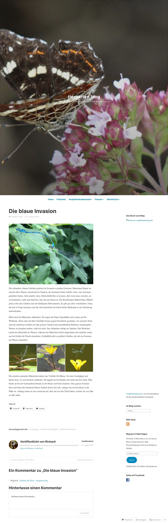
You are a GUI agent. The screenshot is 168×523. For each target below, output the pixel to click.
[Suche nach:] (138, 410)
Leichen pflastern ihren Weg (21, 460)
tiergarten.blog (84, 96)
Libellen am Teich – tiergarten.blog (34, 480)
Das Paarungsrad (85, 460)
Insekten (14, 217)
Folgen (131, 460)
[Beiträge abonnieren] (127, 425)
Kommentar (85, 513)
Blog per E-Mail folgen (136, 434)
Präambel (61, 199)
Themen (98, 199)
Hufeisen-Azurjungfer (49, 429)
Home (51, 199)
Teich (20, 217)
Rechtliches (112, 199)
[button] (23, 358)
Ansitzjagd (34, 429)
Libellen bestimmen (67, 429)
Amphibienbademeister (80, 199)
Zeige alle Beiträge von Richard (31, 448)
